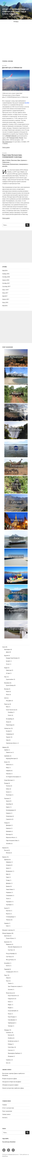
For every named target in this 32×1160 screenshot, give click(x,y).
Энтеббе (8, 843)
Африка (4, 747)
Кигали (8, 792)
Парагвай (6, 969)
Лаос (5, 677)
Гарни (7, 877)
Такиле (10, 983)
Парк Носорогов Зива (11, 840)
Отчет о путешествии (8, 1108)
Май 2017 (4, 296)
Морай (9, 1007)
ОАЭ (5, 698)
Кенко (9, 1001)
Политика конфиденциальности (10, 1154)
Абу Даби (8, 700)
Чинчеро (10, 1026)
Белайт (8, 661)
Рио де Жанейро (10, 953)
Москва (8, 852)
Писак (9, 1013)
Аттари (8, 673)
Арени (7, 868)
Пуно (7, 981)
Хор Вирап (9, 904)
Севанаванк (9, 895)
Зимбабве (7, 756)
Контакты (4, 1117)
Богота (8, 965)
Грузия (6, 908)
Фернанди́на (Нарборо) (14, 1053)
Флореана (10, 1056)
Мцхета (8, 913)
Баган (7, 691)
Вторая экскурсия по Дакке (9, 1078)
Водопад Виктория (11, 758)
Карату (8, 807)
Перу (5, 975)
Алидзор (8, 865)
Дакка (7, 652)
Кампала (8, 828)
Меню (16, 21)
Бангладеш (7, 649)
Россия (6, 850)
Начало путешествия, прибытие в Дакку (13, 1088)
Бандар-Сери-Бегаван (12, 658)
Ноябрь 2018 (5, 273)
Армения (6, 859)
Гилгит (9, 715)
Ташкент (8, 737)
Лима (7, 978)
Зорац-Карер (9, 889)
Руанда (6, 783)
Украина (6, 923)
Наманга (8, 813)
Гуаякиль (8, 1060)
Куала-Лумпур (10, 685)
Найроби (8, 770)
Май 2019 (4, 270)
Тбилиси (8, 920)
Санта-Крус (11, 1047)
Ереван (8, 886)
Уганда (6, 823)
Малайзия (7, 683)
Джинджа (8, 825)
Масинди (8, 834)
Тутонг (7, 664)
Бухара (8, 731)
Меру (7, 767)
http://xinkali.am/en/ (7, 141)
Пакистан (6, 704)
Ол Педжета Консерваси (12, 776)
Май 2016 (4, 305)
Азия (3, 647)
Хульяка (10, 989)
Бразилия (6, 942)
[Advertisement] (16, 41)
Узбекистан (7, 728)
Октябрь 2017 (6, 283)
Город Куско (11, 998)
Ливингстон (9, 752)
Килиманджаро (10, 810)
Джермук (8, 883)
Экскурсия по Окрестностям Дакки (11, 1081)
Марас (9, 1004)
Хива (7, 740)
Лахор (7, 722)
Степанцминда (10, 916)
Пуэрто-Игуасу (10, 938)
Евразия (4, 848)
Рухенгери (9, 795)
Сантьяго (10, 1050)
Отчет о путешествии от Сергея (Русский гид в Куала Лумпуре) (15, 11)
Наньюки (8, 773)
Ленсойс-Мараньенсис (14, 947)
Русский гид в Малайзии (8, 1141)
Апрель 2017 (5, 299)
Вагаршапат (9, 871)
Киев (7, 926)
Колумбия (7, 963)
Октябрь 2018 (6, 277)
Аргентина (7, 936)
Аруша (8, 801)
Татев (7, 898)
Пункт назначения (7, 1111)
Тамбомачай (11, 1023)
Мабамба (8, 831)
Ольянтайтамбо (12, 1010)
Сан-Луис (10, 950)
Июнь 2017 (5, 293)
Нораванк (8, 892)
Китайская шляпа (12, 1041)
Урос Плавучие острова (14, 986)
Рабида (10, 1044)
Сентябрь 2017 (6, 286)
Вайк (7, 874)
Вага (7, 706)
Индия (6, 667)
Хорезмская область (11, 743)
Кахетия (8, 910)
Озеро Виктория (8, 780)
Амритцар (8, 670)
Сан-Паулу (9, 956)
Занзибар (8, 804)
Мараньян (8, 944)
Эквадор (6, 1030)
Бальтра (10, 1035)
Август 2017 (5, 289)
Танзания (6, 798)
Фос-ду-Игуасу (10, 959)
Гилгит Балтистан (10, 709)
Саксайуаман (11, 1020)
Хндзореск (9, 901)
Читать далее (6, 147)
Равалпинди (9, 725)
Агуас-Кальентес (12, 995)
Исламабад (9, 719)
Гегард (8, 880)
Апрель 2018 (5, 280)
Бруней (6, 655)
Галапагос (8, 1032)
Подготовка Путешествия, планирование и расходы (12, 156)
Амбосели (8, 764)
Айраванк (8, 862)
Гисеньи (8, 786)
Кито (7, 1063)
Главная (4, 1104)
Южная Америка (6, 933)
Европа (4, 857)
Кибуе (7, 789)
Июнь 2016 (5, 302)
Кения (5, 762)
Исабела (10, 1038)
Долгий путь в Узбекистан (12, 67)
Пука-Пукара (11, 1017)
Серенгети (9, 819)
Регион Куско (9, 993)
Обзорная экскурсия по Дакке (10, 1085)
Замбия (6, 750)
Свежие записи (6, 1114)
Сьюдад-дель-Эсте (11, 971)
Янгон (7, 694)
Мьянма (6, 689)
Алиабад (10, 712)
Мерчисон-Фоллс (10, 837)
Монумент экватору (7, 930)
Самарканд (9, 734)
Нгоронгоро (9, 816)
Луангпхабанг (9, 679)
